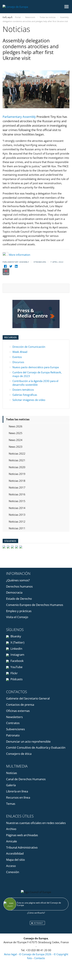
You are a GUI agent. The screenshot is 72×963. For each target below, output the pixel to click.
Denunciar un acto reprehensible (28, 741)
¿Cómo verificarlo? (36, 912)
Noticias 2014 (17, 508)
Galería (11, 785)
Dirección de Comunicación (28, 346)
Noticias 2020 (17, 467)
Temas (10, 804)
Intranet (38, 923)
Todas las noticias (17, 419)
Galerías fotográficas (24, 394)
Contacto (39, 958)
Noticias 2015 (17, 501)
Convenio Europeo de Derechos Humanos (34, 605)
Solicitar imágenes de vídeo (28, 400)
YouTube (16, 667)
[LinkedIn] (16, 266)
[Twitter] (10, 266)
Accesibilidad (15, 853)
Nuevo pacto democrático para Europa (35, 367)
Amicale (11, 841)
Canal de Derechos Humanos (26, 779)
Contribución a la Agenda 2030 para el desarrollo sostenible (35, 382)
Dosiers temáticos (23, 389)
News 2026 (15, 426)
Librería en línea (17, 791)
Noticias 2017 (17, 487)
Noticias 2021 (17, 460)
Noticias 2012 (17, 521)
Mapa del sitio (15, 860)
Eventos (17, 357)
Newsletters (14, 717)
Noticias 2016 (17, 494)
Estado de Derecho (19, 599)
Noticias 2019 (17, 474)
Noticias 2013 (17, 514)
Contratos (13, 723)
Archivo (11, 829)
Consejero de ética (18, 754)
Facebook (17, 661)
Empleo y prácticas (18, 611)
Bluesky (15, 636)
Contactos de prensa (20, 705)
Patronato (13, 735)
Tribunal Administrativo (22, 847)
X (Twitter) (17, 642)
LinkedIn (16, 649)
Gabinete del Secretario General (28, 698)
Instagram (17, 655)
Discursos (18, 362)
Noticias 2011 (17, 528)
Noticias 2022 (17, 453)
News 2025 (15, 433)
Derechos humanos (19, 586)
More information (19, 254)
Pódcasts (16, 679)
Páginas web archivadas (22, 835)
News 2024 (15, 440)
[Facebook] (5, 266)
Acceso (11, 866)
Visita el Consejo (17, 617)
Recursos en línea (18, 797)
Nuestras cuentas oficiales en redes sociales (36, 823)
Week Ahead (19, 352)
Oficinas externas (18, 711)
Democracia (14, 592)
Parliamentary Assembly (19, 117)
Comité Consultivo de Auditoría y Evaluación (35, 747)
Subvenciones (15, 729)
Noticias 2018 (17, 480)
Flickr (14, 673)
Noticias (11, 773)
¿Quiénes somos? (18, 580)
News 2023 (15, 446)
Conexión (12, 872)
